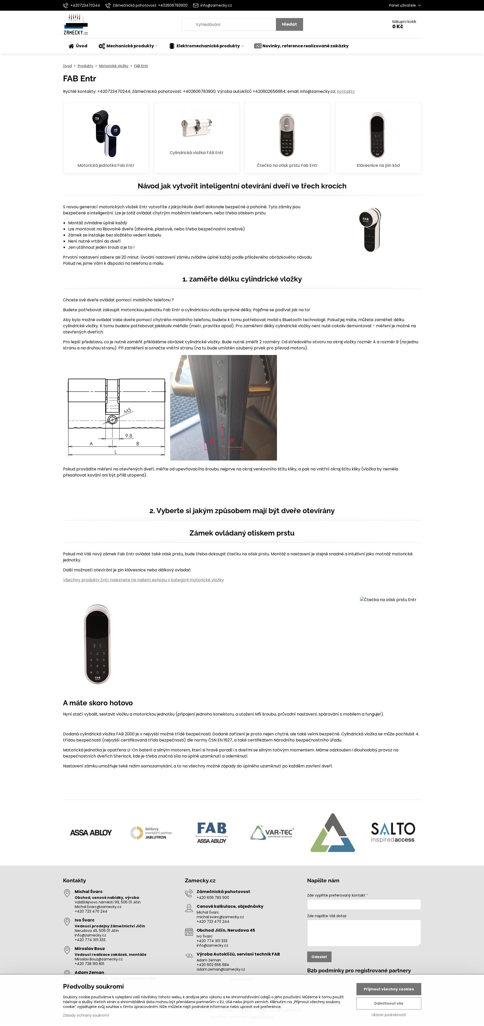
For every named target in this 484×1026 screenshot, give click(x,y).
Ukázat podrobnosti (389, 1015)
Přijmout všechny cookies (389, 989)
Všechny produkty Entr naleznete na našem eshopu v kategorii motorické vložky (143, 580)
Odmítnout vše (388, 1003)
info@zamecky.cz (90, 935)
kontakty (346, 91)
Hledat (289, 24)
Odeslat (319, 956)
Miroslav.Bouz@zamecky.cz (99, 959)
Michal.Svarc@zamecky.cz (98, 906)
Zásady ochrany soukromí (86, 1015)
